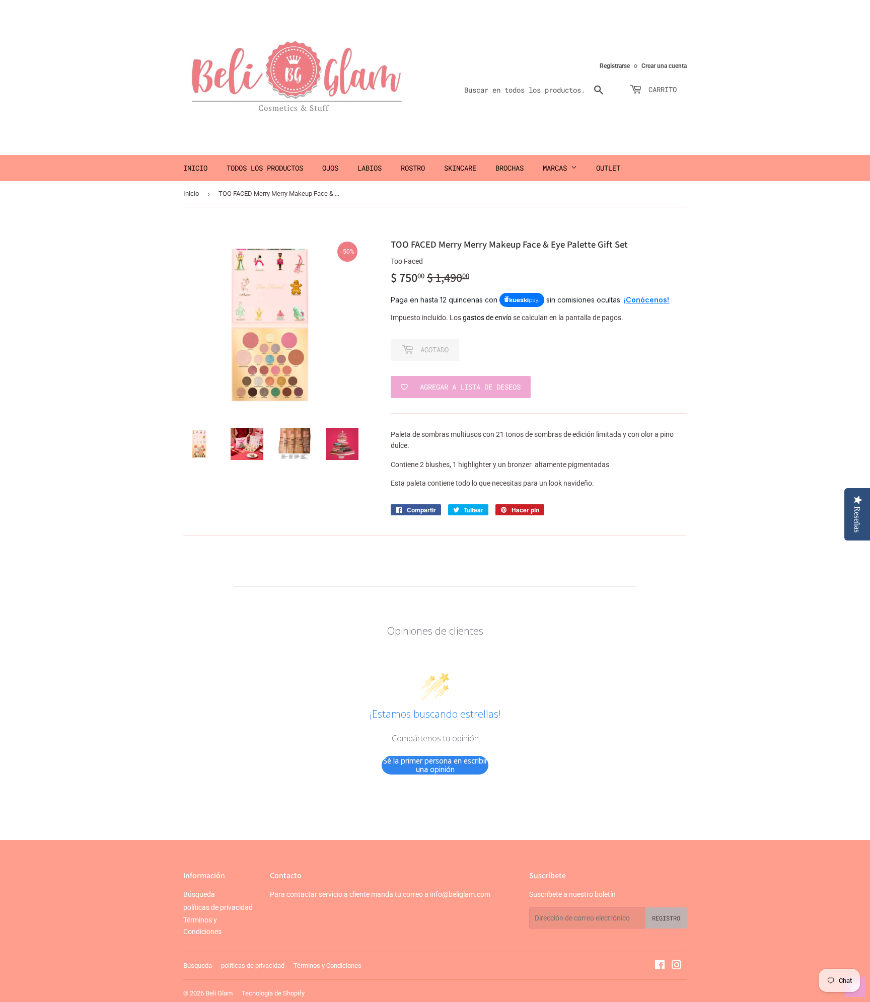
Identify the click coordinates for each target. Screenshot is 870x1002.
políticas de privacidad (218, 907)
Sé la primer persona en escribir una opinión (435, 765)
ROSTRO (413, 168)
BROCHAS (509, 168)
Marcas (557, 168)
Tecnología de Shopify (273, 993)
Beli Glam (219, 993)
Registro (666, 918)
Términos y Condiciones (327, 965)
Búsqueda (199, 894)
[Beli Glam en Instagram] (677, 966)
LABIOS (369, 168)
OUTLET (608, 168)
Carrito (660, 89)
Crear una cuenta (664, 65)
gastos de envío (487, 318)
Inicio (195, 168)
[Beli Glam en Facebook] (660, 966)
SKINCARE (460, 168)
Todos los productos (265, 168)
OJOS (330, 168)
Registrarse (615, 65)
